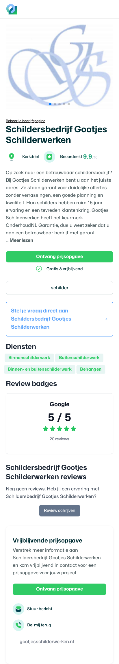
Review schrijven (59, 510)
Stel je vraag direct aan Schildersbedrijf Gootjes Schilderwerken (41, 319)
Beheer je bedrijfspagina (25, 121)
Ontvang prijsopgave (59, 256)
